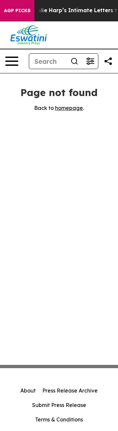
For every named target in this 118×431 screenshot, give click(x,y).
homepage (69, 108)
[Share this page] (108, 61)
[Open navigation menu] (11, 61)
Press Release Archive (70, 390)
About (28, 390)
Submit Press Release (59, 405)
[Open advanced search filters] (90, 61)
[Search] (74, 61)
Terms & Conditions (59, 419)
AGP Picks (17, 10)
